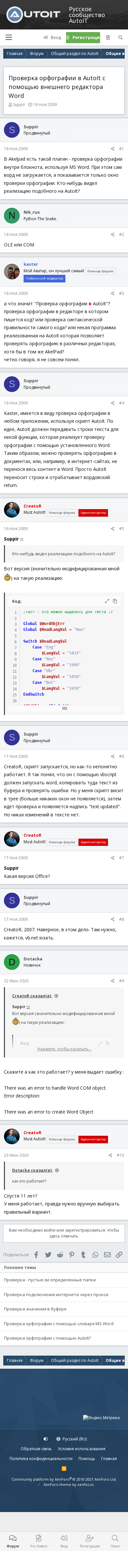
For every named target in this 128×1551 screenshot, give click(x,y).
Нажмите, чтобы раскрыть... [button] (64, 1049)
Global (30, 623)
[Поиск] (121, 37)
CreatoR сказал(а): (32, 996)
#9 (121, 981)
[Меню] (8, 37)
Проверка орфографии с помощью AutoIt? (47, 1338)
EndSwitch (33, 694)
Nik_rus (32, 212)
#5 (121, 528)
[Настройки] (46, 1439)
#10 (120, 1155)
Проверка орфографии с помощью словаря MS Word (59, 1324)
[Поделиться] (113, 149)
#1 (121, 149)
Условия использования (81, 1449)
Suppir (19, 104)
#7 (121, 858)
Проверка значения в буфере (35, 1309)
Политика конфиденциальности (41, 1458)
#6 (121, 756)
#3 (121, 293)
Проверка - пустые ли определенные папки (50, 1280)
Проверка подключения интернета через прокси (56, 1294)
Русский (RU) (74, 1439)
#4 (121, 403)
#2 (121, 234)
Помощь (86, 1458)
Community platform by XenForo (64, 1479)
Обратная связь (36, 1449)
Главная (109, 1458)
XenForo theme (57, 1484)
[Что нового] (108, 37)
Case (37, 647)
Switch (30, 641)
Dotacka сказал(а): (32, 1170)
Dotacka (33, 959)
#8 (121, 919)
